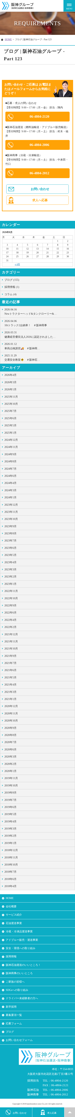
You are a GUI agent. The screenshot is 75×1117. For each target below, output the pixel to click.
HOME (8, 39)
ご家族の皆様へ (15, 981)
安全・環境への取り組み (20, 948)
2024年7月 (10, 468)
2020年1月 (10, 771)
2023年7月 (10, 540)
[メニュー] (69, 6)
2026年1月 (10, 389)
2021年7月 (10, 663)
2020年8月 (10, 735)
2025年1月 (10, 432)
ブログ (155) (11, 279)
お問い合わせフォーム (19, 1040)
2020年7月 (10, 742)
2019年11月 (11, 778)
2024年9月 (10, 454)
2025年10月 (11, 403)
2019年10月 (11, 785)
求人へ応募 (40, 200)
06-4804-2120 (39, 116)
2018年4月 (10, 886)
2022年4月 (10, 619)
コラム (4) (10, 294)
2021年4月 (10, 684)
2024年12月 (11, 439)
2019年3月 (10, 828)
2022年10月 (11, 598)
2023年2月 (10, 576)
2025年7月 (10, 411)
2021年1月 (10, 699)
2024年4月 (10, 483)
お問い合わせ (40, 189)
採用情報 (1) (11, 287)
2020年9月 (10, 728)
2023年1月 (10, 583)
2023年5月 (10, 555)
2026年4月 (10, 375)
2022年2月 (10, 627)
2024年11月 (11, 447)
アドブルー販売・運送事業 (22, 940)
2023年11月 (11, 511)
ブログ (10, 1031)
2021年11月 (11, 641)
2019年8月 (10, 792)
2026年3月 (10, 382)
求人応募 (52, 1113)
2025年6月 (10, 418)
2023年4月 (10, 562)
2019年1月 (10, 843)
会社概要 (11, 906)
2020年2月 (10, 764)
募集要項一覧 (14, 1015)
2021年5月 (10, 677)
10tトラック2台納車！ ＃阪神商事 (25, 323)
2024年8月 (10, 461)
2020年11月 (11, 713)
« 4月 (17, 264)
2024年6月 (10, 475)
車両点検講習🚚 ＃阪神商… (22, 346)
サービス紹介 (14, 914)
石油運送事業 (14, 923)
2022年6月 (10, 612)
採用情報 (11, 956)
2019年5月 (10, 814)
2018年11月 (11, 857)
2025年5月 (10, 425)
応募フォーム (14, 1023)
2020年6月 (10, 749)
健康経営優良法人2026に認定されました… (30, 334)
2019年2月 (10, 835)
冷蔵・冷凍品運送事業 (19, 931)
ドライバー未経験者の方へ (22, 998)
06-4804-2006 (39, 145)
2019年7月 (10, 800)
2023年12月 (11, 504)
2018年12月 (11, 850)
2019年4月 (10, 821)
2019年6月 (10, 807)
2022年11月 (11, 591)
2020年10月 (11, 720)
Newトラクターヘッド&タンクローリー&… (30, 311)
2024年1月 (10, 497)
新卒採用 (11, 1006)
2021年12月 (11, 634)
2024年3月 (10, 490)
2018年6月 (10, 879)
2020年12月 (11, 706)
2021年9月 (10, 655)
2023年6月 (10, 547)
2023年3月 (10, 569)
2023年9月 (10, 526)
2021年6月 (10, 670)
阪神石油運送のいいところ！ (23, 965)
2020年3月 (10, 756)
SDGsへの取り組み (17, 990)
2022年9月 (10, 605)
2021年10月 (11, 648)
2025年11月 (11, 396)
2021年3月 (10, 691)
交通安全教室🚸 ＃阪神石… (22, 357)
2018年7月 (10, 871)
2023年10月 (11, 519)
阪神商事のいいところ (19, 973)
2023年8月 (10, 533)
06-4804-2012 (39, 173)
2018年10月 (11, 864)
